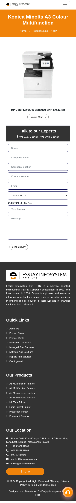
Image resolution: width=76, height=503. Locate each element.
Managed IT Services (20, 342)
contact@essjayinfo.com (24, 459)
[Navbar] (65, 4)
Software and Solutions (21, 352)
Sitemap (54, 481)
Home (23, 30)
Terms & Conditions (39, 484)
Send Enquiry (19, 247)
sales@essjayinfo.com (23, 463)
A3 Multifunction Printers (22, 383)
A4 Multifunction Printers (22, 388)
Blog (53, 484)
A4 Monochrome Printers (22, 397)
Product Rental (17, 338)
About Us (14, 328)
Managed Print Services (21, 347)
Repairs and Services (20, 356)
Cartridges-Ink (16, 361)
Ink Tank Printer (17, 402)
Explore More (36, 117)
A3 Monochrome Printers (22, 393)
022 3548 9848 (18, 455)
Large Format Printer (19, 407)
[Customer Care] (68, 492)
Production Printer (18, 411)
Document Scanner (19, 416)
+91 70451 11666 (50, 136)
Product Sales (40, 30)
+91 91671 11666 (29, 136)
